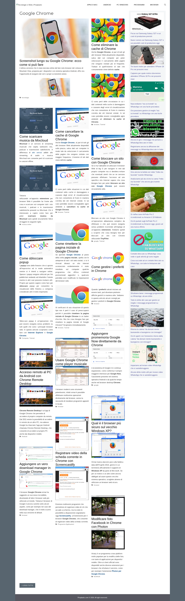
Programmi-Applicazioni (66, 524)
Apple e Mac (92, 5)
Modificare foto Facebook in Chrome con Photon (106, 522)
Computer (25, 338)
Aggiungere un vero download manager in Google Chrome (35, 467)
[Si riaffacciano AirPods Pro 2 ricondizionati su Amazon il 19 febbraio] (147, 200)
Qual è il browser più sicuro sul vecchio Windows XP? (106, 427)
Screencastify (65, 516)
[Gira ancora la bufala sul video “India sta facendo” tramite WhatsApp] (147, 161)
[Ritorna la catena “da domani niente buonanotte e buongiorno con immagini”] (147, 318)
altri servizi (37, 153)
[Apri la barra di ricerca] (165, 4)
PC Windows (122, 5)
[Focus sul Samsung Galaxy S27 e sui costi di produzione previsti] (147, 22)
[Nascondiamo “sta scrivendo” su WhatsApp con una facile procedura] (147, 92)
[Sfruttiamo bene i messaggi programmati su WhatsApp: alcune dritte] (147, 280)
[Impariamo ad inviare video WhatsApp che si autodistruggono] (147, 354)
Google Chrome (68, 143)
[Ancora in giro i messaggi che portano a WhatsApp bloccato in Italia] (147, 128)
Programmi (139, 5)
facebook (97, 576)
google (96, 241)
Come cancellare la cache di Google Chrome (69, 135)
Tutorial (102, 124)
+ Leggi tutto (27, 585)
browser (96, 124)
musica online (26, 224)
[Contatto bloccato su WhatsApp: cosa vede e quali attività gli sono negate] (147, 240)
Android (107, 5)
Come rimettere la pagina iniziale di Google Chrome (68, 247)
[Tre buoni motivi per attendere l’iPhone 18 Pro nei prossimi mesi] (147, 55)
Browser (154, 5)
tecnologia (25, 97)
